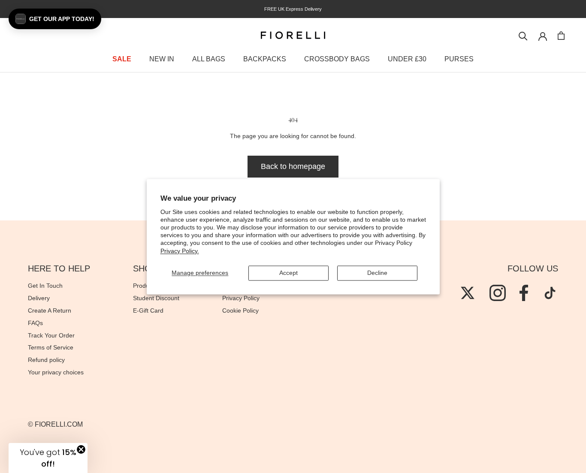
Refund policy (46, 359)
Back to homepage (293, 166)
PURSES (459, 59)
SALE (121, 59)
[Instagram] (497, 293)
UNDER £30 (407, 59)
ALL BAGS (208, 59)
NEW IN (161, 59)
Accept (288, 272)
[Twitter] (467, 293)
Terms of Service (50, 347)
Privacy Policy (241, 298)
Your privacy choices (56, 372)
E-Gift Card (148, 310)
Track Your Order (51, 335)
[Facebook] (524, 293)
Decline (377, 272)
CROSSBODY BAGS (337, 59)
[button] (55, 19)
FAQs (35, 322)
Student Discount (156, 298)
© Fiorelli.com (55, 424)
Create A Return (49, 310)
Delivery (39, 298)
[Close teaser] (81, 449)
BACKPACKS (264, 59)
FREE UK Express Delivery (293, 9)
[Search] (523, 35)
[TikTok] (550, 293)
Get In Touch (45, 285)
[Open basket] (561, 35)
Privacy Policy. (179, 250)
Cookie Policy (240, 310)
